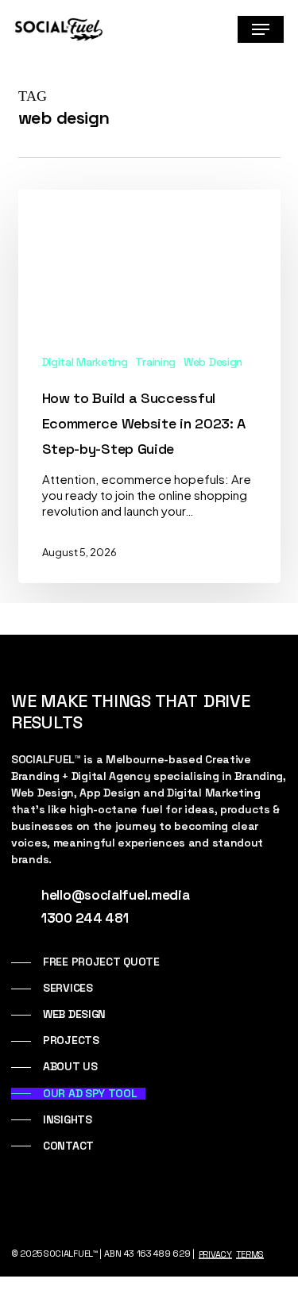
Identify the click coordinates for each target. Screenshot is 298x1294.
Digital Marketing (85, 362)
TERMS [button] (250, 1254)
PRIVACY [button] (215, 1254)
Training (155, 362)
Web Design (213, 362)
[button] (261, 29)
